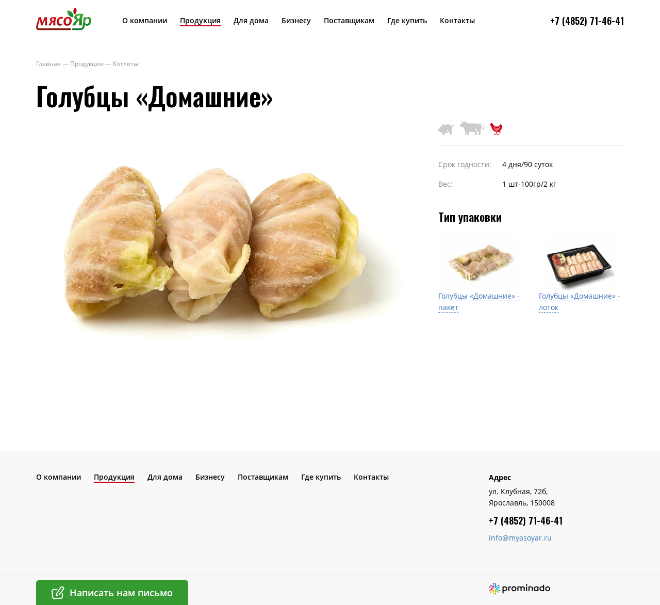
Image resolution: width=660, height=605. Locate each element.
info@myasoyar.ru (520, 538)
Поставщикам (349, 20)
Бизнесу (296, 20)
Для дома (251, 20)
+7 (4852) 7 (572, 20)
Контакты (457, 20)
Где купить (407, 20)
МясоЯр (63, 18)
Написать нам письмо (121, 592)
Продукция (200, 20)
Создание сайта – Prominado (519, 589)
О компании (144, 20)
